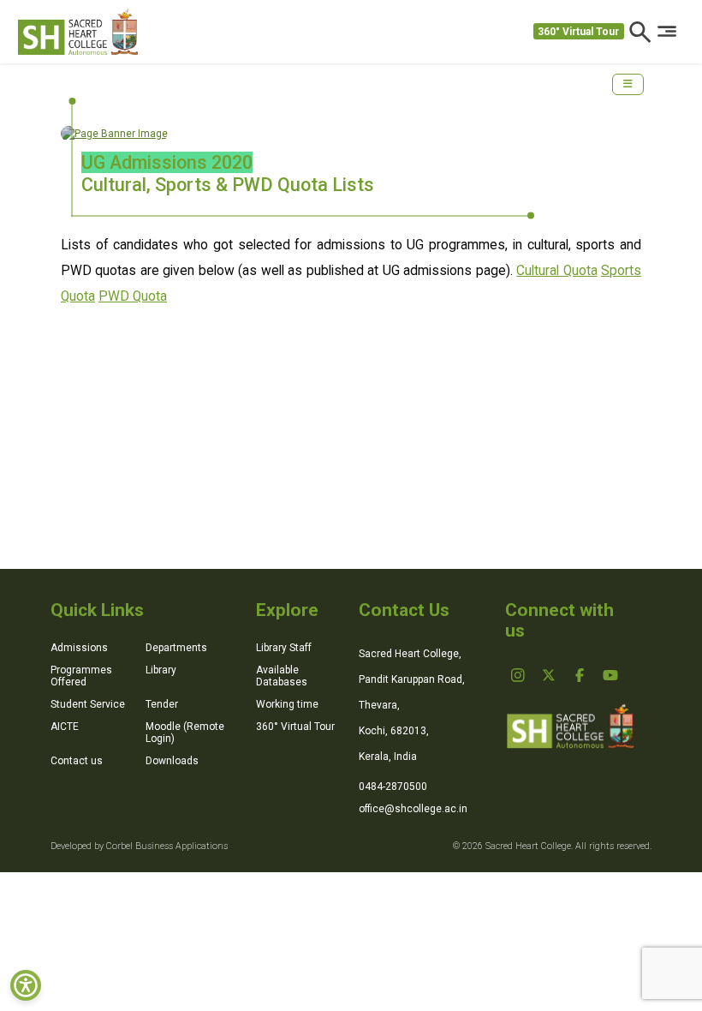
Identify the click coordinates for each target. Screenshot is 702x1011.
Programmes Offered (81, 676)
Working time (287, 704)
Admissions (79, 648)
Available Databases (281, 676)
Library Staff (284, 648)
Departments (176, 648)
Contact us (77, 761)
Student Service (88, 704)
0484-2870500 (393, 787)
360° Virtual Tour (578, 32)
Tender (162, 704)
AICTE (65, 727)
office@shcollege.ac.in (413, 809)
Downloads (172, 761)
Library (161, 670)
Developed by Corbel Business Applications (139, 846)
